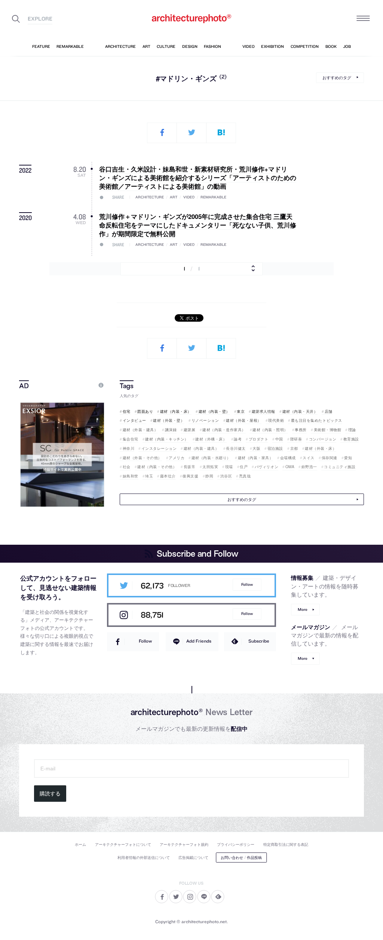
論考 (238, 439)
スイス (309, 457)
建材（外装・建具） (140, 429)
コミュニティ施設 (339, 466)
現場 (229, 466)
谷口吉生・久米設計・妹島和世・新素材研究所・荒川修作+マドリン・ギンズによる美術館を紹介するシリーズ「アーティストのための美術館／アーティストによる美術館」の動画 (197, 177)
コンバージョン (322, 439)
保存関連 (329, 457)
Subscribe (258, 641)
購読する (50, 794)
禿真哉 (245, 476)
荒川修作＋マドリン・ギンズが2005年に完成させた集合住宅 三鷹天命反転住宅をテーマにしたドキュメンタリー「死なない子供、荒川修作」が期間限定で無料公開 (197, 225)
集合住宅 (130, 439)
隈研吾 (296, 439)
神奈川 (128, 448)
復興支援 (190, 476)
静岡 (209, 476)
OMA (289, 466)
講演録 (171, 429)
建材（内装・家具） (255, 457)
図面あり (145, 411)
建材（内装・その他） (157, 466)
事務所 (301, 429)
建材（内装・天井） (300, 411)
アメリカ (176, 457)
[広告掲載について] (84, 385)
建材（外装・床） (320, 448)
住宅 (127, 411)
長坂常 (189, 466)
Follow (247, 584)
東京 (241, 411)
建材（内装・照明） (270, 429)
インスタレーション (159, 448)
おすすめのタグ (336, 77)
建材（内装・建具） (201, 448)
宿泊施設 (275, 448)
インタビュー (134, 420)
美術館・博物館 (327, 429)
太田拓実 (210, 466)
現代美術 (276, 420)
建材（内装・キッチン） (167, 439)
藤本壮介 (168, 476)
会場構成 (288, 457)
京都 (294, 448)
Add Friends (198, 641)
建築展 (189, 429)
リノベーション (205, 420)
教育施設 (351, 439)
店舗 (329, 411)
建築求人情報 (263, 411)
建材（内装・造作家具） (224, 429)
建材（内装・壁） (214, 411)
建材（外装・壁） (168, 420)
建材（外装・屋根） (243, 420)
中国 (279, 439)
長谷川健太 (236, 448)
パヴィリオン (266, 466)
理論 (352, 429)
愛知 (348, 457)
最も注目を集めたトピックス (316, 420)
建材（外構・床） (211, 439)
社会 (127, 466)
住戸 (244, 466)
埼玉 (149, 476)
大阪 (256, 448)
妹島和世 (130, 476)
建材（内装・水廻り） (211, 457)
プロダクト (258, 439)
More (302, 609)
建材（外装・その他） (142, 457)
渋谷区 (226, 476)
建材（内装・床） (176, 411)
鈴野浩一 (309, 466)
